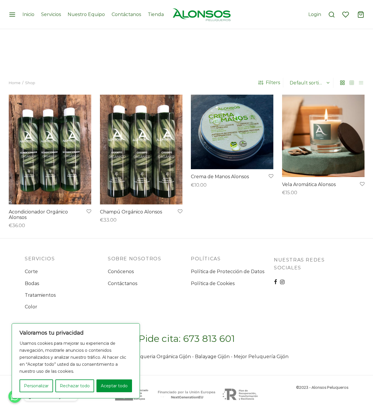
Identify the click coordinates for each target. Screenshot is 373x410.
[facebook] (275, 282)
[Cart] (360, 14)
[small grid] (352, 83)
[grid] (342, 83)
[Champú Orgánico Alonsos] (141, 149)
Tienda (156, 14)
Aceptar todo (114, 385)
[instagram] (282, 282)
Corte (31, 271)
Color (31, 307)
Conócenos (121, 271)
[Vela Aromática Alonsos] (323, 136)
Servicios (51, 14)
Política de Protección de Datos (227, 271)
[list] (361, 83)
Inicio (28, 14)
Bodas (32, 283)
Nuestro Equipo (86, 14)
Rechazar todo (75, 385)
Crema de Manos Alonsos (220, 176)
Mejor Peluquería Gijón (261, 356)
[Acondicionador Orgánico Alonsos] (50, 149)
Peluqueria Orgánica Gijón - (162, 356)
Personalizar (36, 385)
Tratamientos (40, 295)
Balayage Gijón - (214, 356)
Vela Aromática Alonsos (309, 184)
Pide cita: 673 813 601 (186, 338)
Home (14, 82)
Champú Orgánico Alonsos (131, 212)
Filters (273, 82)
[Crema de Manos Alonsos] (232, 132)
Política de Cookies (213, 283)
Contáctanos (126, 14)
